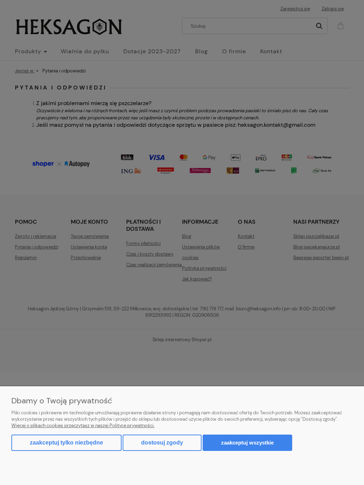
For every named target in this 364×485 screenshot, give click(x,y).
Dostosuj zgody (162, 443)
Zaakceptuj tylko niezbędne (66, 443)
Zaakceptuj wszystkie (247, 443)
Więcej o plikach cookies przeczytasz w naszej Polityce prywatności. (83, 426)
